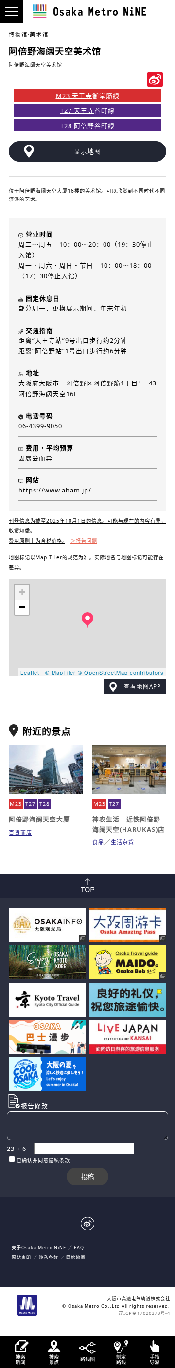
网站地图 (76, 1257)
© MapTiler (60, 672)
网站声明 (21, 1257)
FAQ (79, 1247)
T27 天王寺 (77, 110)
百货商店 (20, 832)
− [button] (22, 607)
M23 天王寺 (74, 95)
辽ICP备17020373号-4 (144, 1313)
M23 (16, 803)
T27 (30, 803)
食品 (98, 842)
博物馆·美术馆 (29, 34)
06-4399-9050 (40, 425)
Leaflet (29, 672)
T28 (44, 803)
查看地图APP (142, 686)
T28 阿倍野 (77, 125)
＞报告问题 (83, 540)
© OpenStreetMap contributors (121, 672)
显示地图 (87, 151)
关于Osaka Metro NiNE (39, 1247)
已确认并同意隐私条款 (43, 1160)
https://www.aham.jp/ (54, 490)
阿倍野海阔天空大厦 (39, 819)
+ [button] (22, 592)
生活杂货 (122, 842)
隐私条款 (48, 1257)
